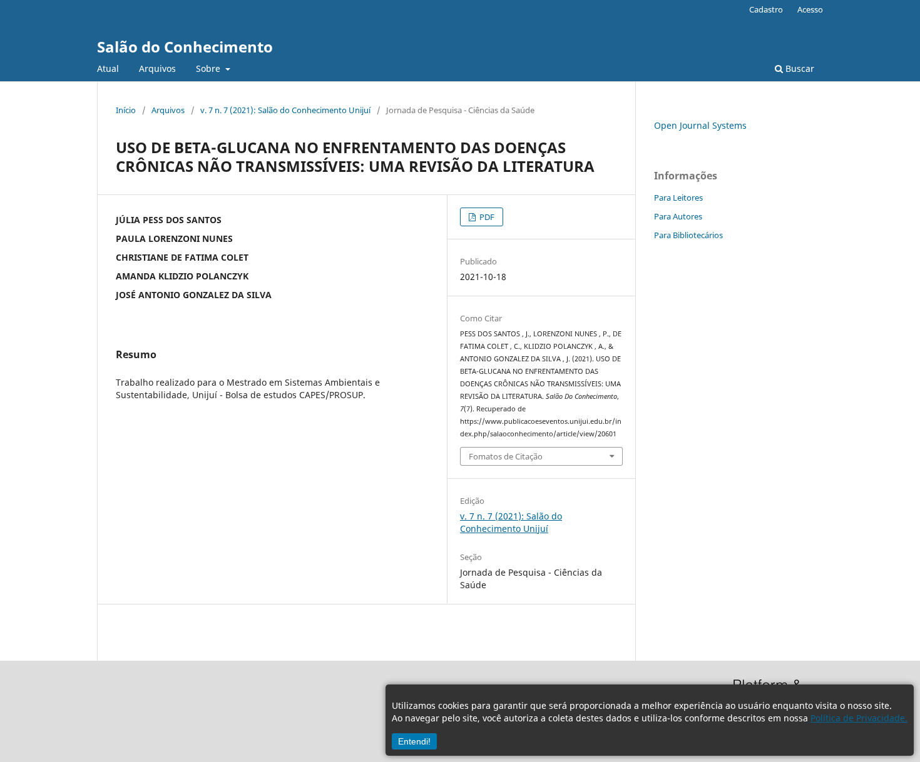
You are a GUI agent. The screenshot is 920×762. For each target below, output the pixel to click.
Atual (108, 68)
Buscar (798, 68)
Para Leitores (678, 197)
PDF (486, 217)
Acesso (810, 9)
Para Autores (678, 216)
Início (126, 110)
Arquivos (157, 68)
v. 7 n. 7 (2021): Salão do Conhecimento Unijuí (285, 110)
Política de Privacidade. (858, 718)
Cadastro (766, 9)
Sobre (209, 68)
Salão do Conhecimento (185, 46)
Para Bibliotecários (688, 235)
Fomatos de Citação (506, 456)
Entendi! (414, 741)
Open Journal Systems (700, 125)
